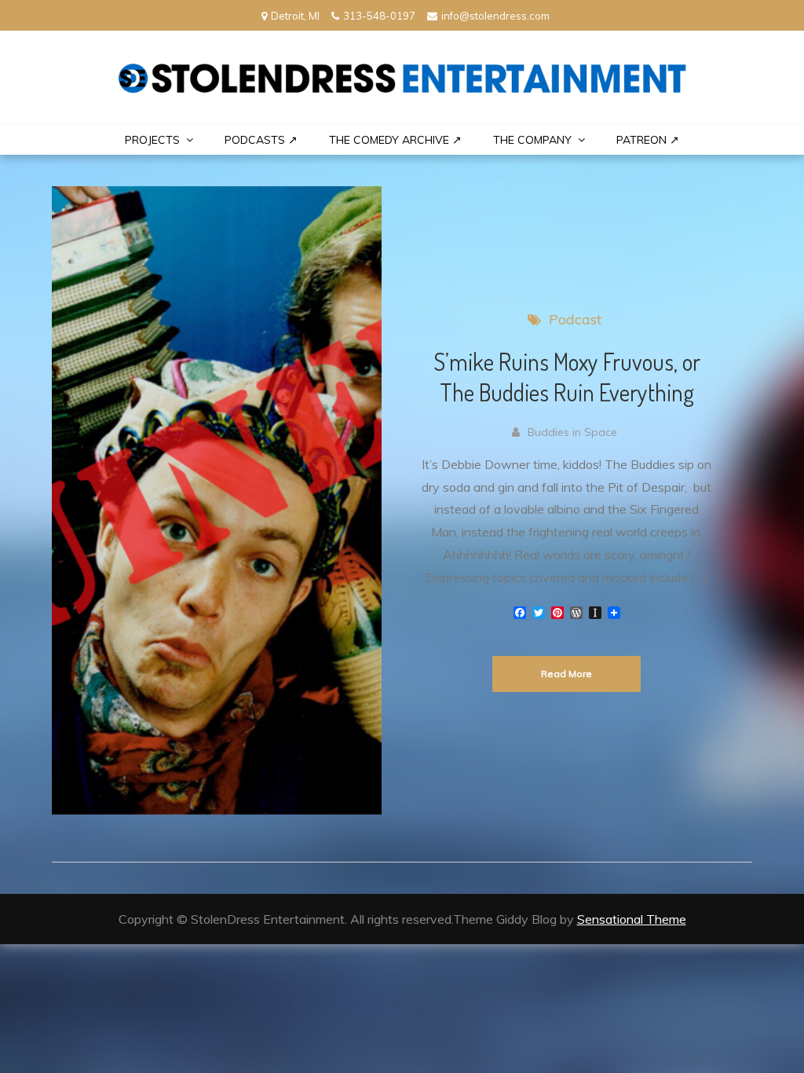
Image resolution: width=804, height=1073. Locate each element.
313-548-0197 (379, 15)
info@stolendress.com (495, 15)
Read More (566, 673)
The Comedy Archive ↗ (395, 140)
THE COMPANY (532, 140)
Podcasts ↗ (261, 140)
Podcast (575, 319)
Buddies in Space (572, 432)
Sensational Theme (631, 919)
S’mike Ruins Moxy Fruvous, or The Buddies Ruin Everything (566, 376)
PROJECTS (152, 140)
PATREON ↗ (647, 140)
